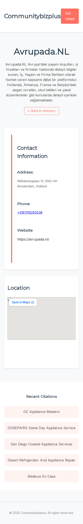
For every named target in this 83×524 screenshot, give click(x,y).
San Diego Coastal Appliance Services (41, 444)
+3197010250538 (29, 212)
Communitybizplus (32, 16)
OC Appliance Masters (41, 412)
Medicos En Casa (41, 476)
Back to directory (42, 111)
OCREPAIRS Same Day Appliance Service (42, 428)
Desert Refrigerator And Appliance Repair (41, 460)
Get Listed (69, 16)
